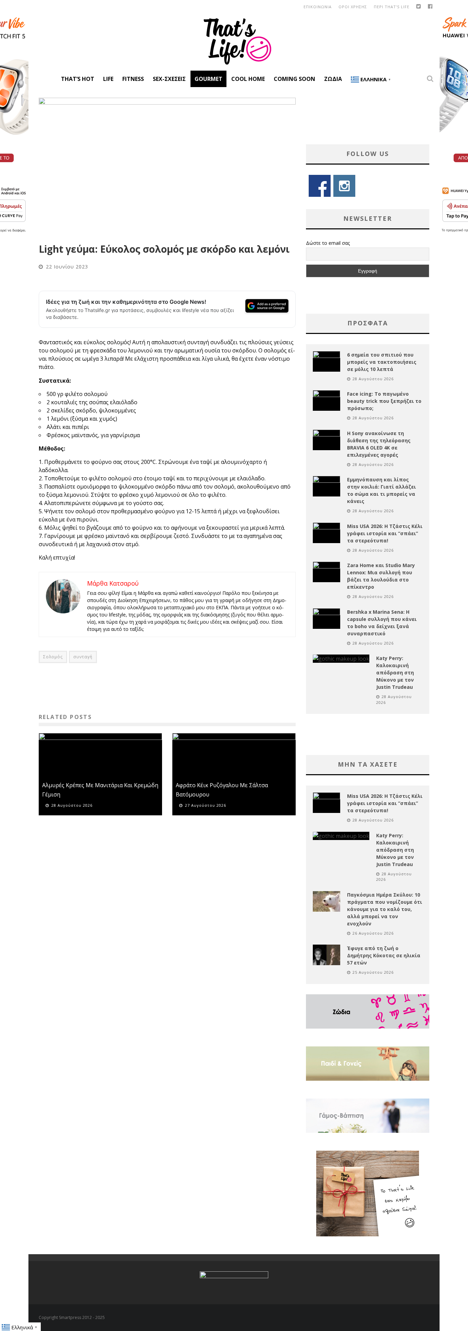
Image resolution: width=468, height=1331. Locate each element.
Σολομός (53, 657)
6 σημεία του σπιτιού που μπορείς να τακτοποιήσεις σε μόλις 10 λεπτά (381, 361)
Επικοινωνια (318, 6)
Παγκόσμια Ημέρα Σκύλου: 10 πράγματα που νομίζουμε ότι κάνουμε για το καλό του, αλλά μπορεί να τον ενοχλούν (384, 909)
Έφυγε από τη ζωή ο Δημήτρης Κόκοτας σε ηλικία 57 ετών (383, 955)
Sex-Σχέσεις (169, 79)
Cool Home (248, 79)
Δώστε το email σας (328, 243)
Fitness (133, 79)
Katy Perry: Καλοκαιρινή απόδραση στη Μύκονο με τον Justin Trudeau (395, 672)
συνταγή (83, 657)
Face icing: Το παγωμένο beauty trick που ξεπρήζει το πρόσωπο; (384, 401)
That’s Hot (77, 79)
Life (108, 79)
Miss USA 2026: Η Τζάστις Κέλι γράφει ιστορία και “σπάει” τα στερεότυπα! (384, 533)
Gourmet (208, 79)
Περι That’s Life (391, 6)
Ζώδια (333, 79)
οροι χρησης (352, 6)
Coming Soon (294, 79)
